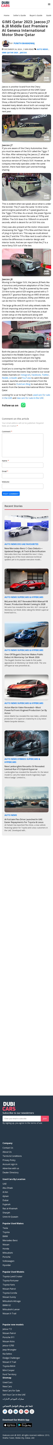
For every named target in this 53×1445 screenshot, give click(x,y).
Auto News (42, 49)
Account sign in (10, 1164)
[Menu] (49, 4)
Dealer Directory (11, 1172)
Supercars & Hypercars (30, 597)
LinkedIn (13, 377)
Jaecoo (23, 52)
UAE (5, 1183)
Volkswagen (8, 1261)
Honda (6, 1248)
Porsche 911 (8, 1337)
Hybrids (21, 759)
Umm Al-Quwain (10, 1216)
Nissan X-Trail (9, 1313)
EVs (19, 544)
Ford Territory (9, 1374)
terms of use (36, 1123)
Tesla (5, 1228)
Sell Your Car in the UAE (14, 1394)
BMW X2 (7, 1305)
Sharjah (6, 1212)
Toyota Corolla (10, 1292)
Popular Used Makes (13, 1223)
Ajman (6, 1196)
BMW (5, 1236)
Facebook (36, 374)
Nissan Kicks (9, 1341)
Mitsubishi (8, 1252)
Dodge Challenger (11, 1357)
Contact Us (8, 1147)
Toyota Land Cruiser (12, 1276)
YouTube (26, 377)
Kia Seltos (7, 1353)
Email (5, 471)
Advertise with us (11, 1168)
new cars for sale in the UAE (30, 398)
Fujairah (6, 1204)
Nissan (6, 1244)
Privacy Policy (9, 1160)
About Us (7, 1151)
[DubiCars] (5, 4)
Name (5, 460)
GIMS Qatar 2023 (10, 52)
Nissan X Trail (9, 1362)
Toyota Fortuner (11, 1280)
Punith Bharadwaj (24, 43)
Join (45, 1118)
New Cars (7, 1386)
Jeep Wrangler (9, 1349)
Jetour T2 (7, 1329)
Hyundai (7, 1265)
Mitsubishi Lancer (11, 1309)
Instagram (25, 374)
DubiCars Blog (23, 384)
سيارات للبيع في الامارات (13, 1398)
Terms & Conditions (12, 1156)
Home (6, 15)
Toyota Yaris (9, 1284)
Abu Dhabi (8, 1187)
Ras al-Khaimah (10, 1208)
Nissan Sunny (9, 1297)
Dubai (5, 1200)
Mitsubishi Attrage (12, 1301)
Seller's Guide (19, 15)
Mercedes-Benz (10, 1240)
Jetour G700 (8, 1345)
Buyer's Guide (36, 15)
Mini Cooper (9, 1370)
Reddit (5, 377)
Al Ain (5, 1192)
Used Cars (7, 1382)
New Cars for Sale (11, 1390)
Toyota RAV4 (9, 1366)
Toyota (6, 1232)
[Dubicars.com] (9, 1106)
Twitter (45, 374)
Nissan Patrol (9, 1288)
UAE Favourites (29, 544)
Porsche (6, 1256)
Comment (7, 431)
